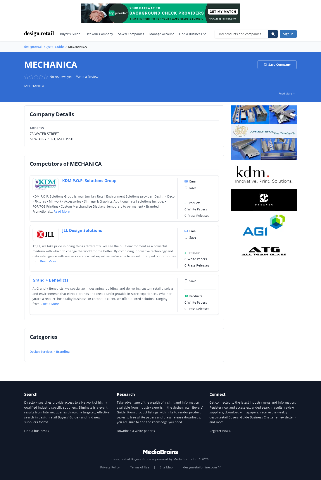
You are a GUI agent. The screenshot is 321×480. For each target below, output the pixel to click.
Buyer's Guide (70, 34)
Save (192, 188)
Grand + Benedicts (50, 280)
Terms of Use (139, 467)
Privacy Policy (110, 467)
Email (193, 181)
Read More (62, 211)
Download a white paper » (136, 431)
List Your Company (99, 34)
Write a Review (87, 76)
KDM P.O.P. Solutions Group (89, 180)
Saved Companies (131, 34)
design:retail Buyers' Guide (44, 47)
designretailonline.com (200, 467)
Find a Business (190, 34)
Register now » (220, 431)
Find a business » (37, 431)
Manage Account (161, 34)
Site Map (166, 467)
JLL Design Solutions (82, 230)
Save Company (279, 64)
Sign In (288, 34)
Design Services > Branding (50, 351)
